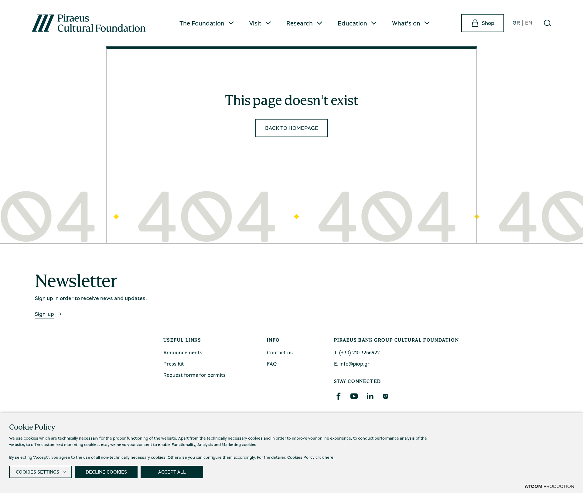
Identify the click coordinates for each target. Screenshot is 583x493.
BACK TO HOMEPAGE (291, 127)
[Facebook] (338, 396)
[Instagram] (385, 396)
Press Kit (173, 363)
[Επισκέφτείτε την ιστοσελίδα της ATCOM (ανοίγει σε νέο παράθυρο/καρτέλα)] (549, 486)
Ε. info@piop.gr (352, 363)
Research (299, 23)
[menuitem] (207, 23)
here (329, 457)
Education (352, 23)
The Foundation (201, 23)
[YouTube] (354, 396)
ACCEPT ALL (172, 471)
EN (528, 23)
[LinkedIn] (370, 396)
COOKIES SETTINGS (37, 471)
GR (516, 23)
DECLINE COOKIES (106, 471)
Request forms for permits (194, 374)
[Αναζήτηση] (547, 23)
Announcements (182, 352)
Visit (255, 23)
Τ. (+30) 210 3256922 (357, 352)
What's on (406, 23)
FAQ (272, 363)
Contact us (280, 352)
